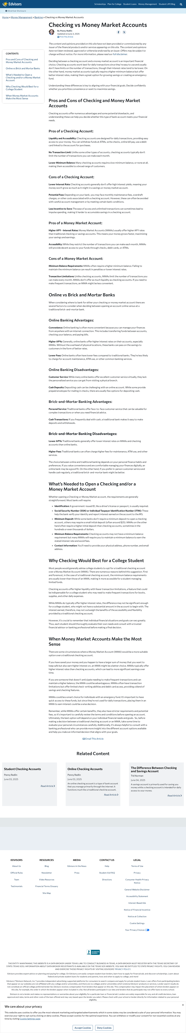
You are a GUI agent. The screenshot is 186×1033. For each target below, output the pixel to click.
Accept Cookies (83, 1027)
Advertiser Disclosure (16, 11)
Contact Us (107, 860)
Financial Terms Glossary (46, 886)
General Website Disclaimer (137, 889)
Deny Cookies (104, 1027)
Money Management (147, 4)
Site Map (47, 893)
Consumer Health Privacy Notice (137, 881)
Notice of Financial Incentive (137, 909)
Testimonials (16, 886)
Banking (38, 17)
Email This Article (94, 738)
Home (5, 17)
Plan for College (114, 4)
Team (16, 879)
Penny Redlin (66, 30)
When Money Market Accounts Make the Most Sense (22, 97)
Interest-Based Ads (137, 903)
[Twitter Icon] (124, 32)
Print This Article (66, 37)
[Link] (93, 952)
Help (107, 866)
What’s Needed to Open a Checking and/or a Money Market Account (23, 77)
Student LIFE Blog (167, 4)
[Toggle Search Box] (181, 4)
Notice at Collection (137, 916)
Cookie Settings (137, 923)
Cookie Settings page (30, 1018)
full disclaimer (120, 54)
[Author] (51, 31)
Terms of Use (137, 866)
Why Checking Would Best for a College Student (22, 88)
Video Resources (46, 879)
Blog (47, 866)
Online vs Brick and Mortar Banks (23, 68)
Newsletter (47, 872)
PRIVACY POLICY (122, 969)
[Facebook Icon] (118, 32)
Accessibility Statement (137, 896)
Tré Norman (137, 775)
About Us (16, 866)
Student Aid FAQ (107, 872)
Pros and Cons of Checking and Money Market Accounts (22, 60)
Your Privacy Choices (134, 930)
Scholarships (100, 4)
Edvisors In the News (76, 866)
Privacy (137, 872)
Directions (107, 879)
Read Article (47, 786)
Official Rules (16, 872)
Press (76, 872)
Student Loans (129, 4)
